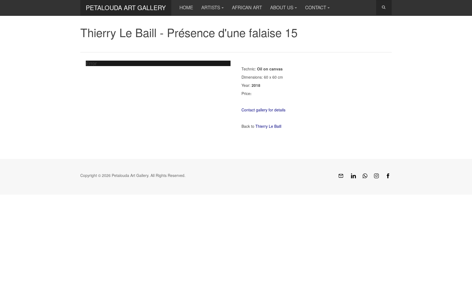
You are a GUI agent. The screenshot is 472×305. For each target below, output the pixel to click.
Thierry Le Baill (268, 126)
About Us (281, 7)
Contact (315, 7)
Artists (210, 7)
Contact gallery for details (263, 109)
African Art (247, 7)
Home (186, 7)
